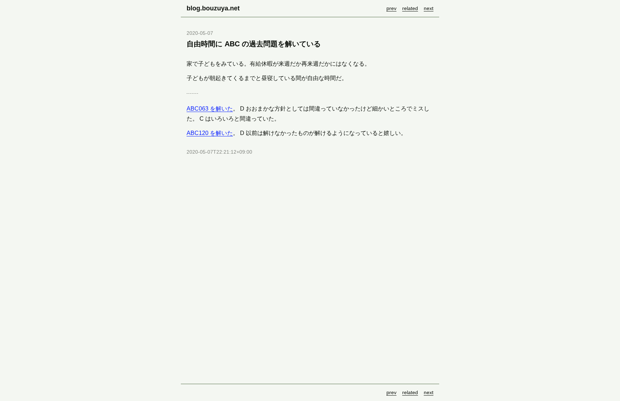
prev (391, 8)
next (428, 8)
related (410, 8)
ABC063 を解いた (210, 109)
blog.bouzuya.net (213, 8)
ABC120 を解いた (210, 133)
